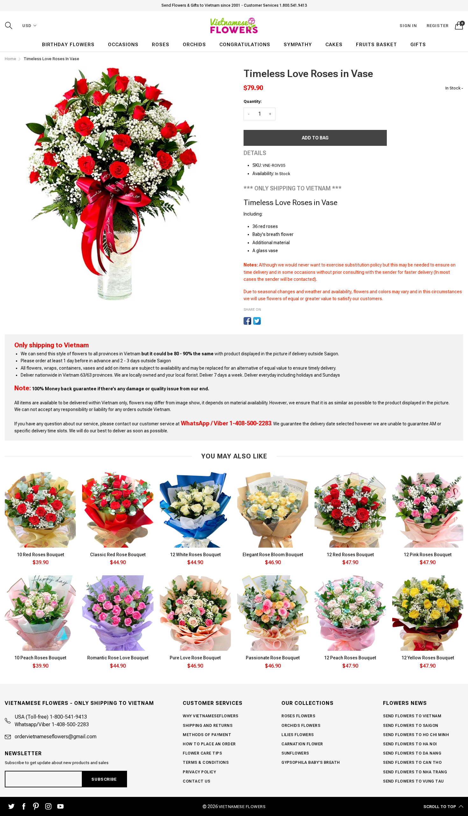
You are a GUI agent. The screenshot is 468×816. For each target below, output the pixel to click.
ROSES (160, 44)
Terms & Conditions (206, 762)
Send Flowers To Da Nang (412, 753)
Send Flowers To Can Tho (412, 762)
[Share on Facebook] (247, 321)
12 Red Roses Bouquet (350, 554)
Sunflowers (295, 753)
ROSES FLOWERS (298, 716)
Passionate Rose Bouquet (273, 657)
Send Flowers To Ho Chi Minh (416, 735)
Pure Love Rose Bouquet (195, 657)
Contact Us (196, 781)
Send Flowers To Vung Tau (413, 781)
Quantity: (253, 101)
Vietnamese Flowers (242, 806)
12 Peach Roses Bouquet (350, 657)
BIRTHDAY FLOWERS (68, 44)
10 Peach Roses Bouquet (40, 657)
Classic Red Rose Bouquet (117, 554)
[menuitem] (68, 45)
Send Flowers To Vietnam (412, 716)
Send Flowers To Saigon (410, 725)
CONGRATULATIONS (244, 44)
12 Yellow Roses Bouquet (427, 657)
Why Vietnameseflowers (210, 716)
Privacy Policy (199, 772)
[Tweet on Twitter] (257, 321)
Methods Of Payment (207, 735)
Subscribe (104, 779)
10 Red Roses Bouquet (40, 554)
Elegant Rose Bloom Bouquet (273, 554)
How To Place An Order (209, 744)
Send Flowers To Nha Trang (415, 772)
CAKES (334, 44)
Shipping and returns (207, 725)
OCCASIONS (123, 44)
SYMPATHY (298, 44)
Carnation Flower (302, 744)
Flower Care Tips (202, 753)
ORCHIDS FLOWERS (300, 725)
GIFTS (418, 44)
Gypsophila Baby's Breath (310, 762)
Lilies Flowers (297, 735)
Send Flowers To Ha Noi (410, 744)
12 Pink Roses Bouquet (427, 554)
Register (438, 25)
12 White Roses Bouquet (195, 554)
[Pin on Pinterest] (266, 321)
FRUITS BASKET (376, 44)
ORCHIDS (194, 44)
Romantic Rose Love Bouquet (117, 657)
